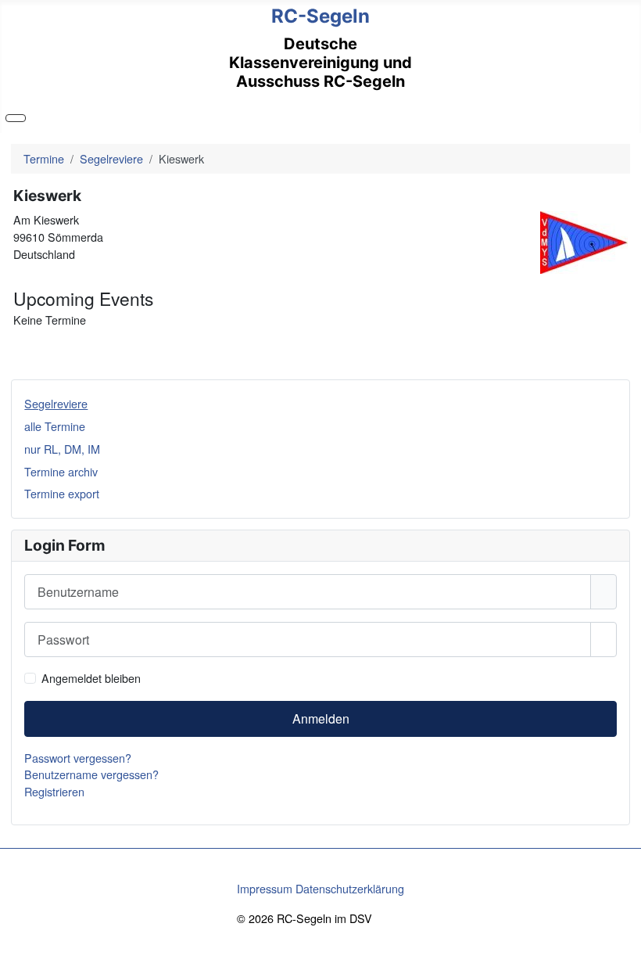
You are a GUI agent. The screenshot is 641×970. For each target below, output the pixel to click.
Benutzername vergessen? (91, 774)
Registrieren (54, 791)
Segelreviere (56, 403)
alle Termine (54, 426)
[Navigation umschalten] (15, 118)
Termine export (61, 493)
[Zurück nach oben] (622, 951)
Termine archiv (61, 471)
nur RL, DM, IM (62, 448)
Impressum (264, 888)
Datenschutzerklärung (349, 888)
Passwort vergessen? (77, 757)
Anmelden (320, 719)
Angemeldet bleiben (91, 678)
